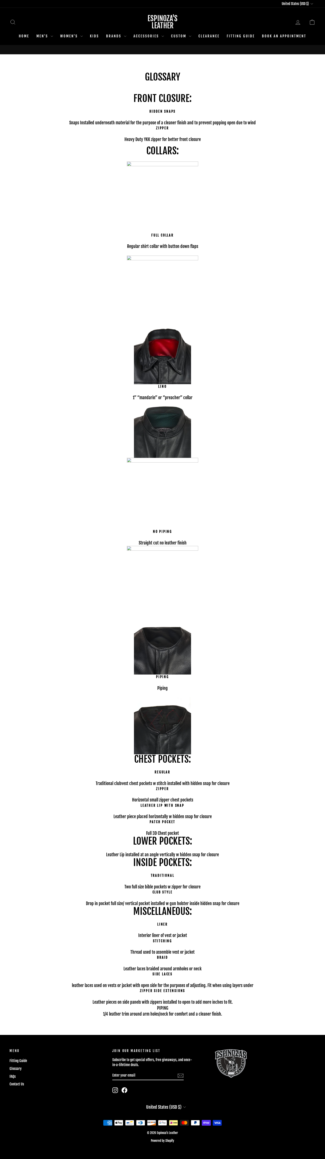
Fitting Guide (241, 36)
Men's (42, 36)
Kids (94, 36)
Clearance (209, 36)
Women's (69, 36)
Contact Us (17, 1084)
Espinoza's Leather (162, 22)
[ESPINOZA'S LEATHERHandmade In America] (162, 49)
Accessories (146, 36)
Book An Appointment (284, 36)
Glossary (16, 1068)
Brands (114, 36)
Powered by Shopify (162, 1141)
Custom (179, 36)
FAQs (13, 1076)
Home (24, 36)
